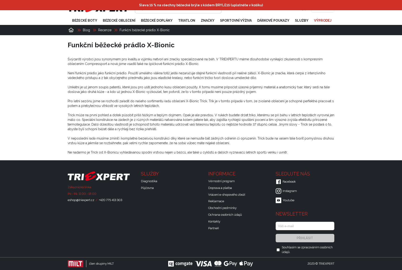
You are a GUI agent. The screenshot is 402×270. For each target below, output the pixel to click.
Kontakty (214, 221)
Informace (222, 173)
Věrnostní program (221, 181)
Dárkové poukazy (273, 20)
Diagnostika (149, 181)
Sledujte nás (293, 173)
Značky (207, 20)
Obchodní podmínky (222, 208)
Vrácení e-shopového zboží (226, 194)
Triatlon (186, 20)
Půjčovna (147, 188)
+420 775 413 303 (110, 200)
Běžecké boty (84, 20)
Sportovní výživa (236, 20)
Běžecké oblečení (119, 20)
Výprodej (323, 20)
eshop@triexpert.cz (81, 200)
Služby (301, 20)
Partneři (213, 228)
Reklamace (216, 201)
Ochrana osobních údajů (225, 214)
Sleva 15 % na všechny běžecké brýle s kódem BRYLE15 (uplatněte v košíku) (201, 5)
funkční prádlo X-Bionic (180, 64)
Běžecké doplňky (157, 20)
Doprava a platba (220, 188)
